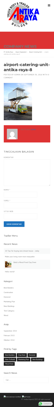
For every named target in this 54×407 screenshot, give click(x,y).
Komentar (8, 157)
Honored (7, 297)
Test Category (9, 311)
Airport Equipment (21, 52)
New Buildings (9, 306)
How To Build (10, 359)
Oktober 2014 (9, 340)
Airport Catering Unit (35, 52)
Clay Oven (21, 355)
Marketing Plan (9, 301)
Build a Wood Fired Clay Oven (25, 262)
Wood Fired (9, 364)
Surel (7, 201)
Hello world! (10, 272)
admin (17, 75)
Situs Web (8, 211)
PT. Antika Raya (8, 52)
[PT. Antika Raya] (22, 14)
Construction (8, 292)
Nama (7, 190)
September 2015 (10, 331)
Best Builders (9, 288)
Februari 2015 (9, 335)
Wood (6, 315)
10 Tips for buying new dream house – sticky (22, 251)
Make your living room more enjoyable (20, 256)
